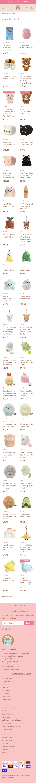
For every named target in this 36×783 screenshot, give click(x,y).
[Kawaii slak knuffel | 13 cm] (10, 192)
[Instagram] (3, 629)
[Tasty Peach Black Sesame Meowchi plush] (26, 130)
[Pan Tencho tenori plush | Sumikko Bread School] (26, 192)
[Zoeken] (27, 7)
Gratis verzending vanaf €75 (18, 2)
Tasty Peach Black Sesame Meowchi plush (26, 143)
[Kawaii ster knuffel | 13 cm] (10, 566)
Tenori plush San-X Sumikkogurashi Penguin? (26, 484)
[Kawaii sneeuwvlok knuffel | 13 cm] (10, 284)
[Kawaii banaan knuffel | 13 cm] (10, 256)
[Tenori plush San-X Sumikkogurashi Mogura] (10, 471)
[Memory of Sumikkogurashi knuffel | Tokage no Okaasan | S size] (26, 566)
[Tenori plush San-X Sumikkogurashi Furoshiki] (26, 379)
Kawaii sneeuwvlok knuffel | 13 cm (8, 297)
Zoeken (4, 753)
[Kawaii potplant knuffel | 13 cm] (10, 223)
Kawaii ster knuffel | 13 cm (8, 578)
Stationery (6, 690)
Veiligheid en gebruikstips (11, 720)
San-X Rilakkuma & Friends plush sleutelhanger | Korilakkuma (9, 329)
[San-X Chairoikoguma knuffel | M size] (26, 97)
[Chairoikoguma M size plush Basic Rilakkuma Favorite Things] (26, 64)
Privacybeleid (7, 729)
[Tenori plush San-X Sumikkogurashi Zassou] (26, 348)
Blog (3, 703)
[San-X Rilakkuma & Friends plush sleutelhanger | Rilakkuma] (26, 315)
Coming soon (6, 681)
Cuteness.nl (27, 775)
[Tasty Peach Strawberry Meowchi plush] (10, 161)
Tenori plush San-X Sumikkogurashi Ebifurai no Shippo (9, 392)
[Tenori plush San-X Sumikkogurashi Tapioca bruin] (10, 502)
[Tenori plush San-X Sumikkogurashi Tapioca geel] (26, 410)
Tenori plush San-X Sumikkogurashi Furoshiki (26, 392)
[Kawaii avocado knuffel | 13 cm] (26, 502)
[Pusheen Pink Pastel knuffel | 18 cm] (26, 33)
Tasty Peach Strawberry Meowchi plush (8, 174)
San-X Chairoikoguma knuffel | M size (25, 110)
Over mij (5, 743)
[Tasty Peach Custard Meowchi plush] (10, 130)
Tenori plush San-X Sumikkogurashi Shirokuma (26, 453)
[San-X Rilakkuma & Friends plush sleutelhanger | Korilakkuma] (10, 315)
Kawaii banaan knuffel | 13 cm (8, 267)
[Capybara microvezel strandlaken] (10, 33)
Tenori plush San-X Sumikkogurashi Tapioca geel (26, 423)
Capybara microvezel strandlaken (7, 46)
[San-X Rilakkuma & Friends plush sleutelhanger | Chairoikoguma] (26, 223)
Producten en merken (10, 708)
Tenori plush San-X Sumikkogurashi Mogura (9, 484)
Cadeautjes (6, 693)
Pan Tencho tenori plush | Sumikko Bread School (26, 205)
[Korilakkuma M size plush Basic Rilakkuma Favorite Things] (10, 97)
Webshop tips (7, 737)
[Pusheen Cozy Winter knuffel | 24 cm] (26, 284)
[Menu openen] (3, 7)
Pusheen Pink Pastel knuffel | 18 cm (26, 46)
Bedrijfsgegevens (8, 747)
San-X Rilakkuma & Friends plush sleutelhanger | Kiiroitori (26, 547)
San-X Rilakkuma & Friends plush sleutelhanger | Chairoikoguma (26, 237)
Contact (5, 750)
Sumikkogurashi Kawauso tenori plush (9, 453)
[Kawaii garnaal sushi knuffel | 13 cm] (10, 533)
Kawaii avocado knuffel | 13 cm (25, 514)
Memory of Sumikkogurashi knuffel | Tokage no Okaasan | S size (25, 581)
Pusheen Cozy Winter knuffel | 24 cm (25, 297)
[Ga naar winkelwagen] (32, 7)
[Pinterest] (6, 629)
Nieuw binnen (7, 678)
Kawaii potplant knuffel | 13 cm (9, 234)
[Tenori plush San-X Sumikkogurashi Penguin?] (26, 471)
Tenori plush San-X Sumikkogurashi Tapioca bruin (9, 515)
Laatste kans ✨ (8, 700)
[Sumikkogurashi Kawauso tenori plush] (10, 441)
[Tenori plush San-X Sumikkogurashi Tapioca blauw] (10, 410)
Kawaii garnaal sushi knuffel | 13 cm (9, 546)
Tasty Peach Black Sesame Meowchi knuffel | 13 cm (26, 174)
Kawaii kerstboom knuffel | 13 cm (26, 267)
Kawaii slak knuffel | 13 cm (8, 203)
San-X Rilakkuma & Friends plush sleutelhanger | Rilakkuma (26, 329)
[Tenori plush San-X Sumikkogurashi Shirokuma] (26, 441)
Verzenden (6, 717)
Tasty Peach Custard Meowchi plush (9, 143)
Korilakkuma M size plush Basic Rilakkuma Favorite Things (9, 111)
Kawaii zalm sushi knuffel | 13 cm (9, 76)
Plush (4, 684)
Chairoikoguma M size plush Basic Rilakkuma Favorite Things (26, 78)
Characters (6, 697)
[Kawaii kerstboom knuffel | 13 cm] (26, 256)
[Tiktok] (9, 629)
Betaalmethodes (8, 714)
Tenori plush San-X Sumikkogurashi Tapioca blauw (9, 423)
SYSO (12, 777)
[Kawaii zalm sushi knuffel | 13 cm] (10, 64)
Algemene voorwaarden (11, 726)
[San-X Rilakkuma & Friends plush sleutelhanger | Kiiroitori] (26, 533)
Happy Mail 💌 (7, 740)
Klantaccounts (7, 711)
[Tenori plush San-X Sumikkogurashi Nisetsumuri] (10, 348)
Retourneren (6, 723)
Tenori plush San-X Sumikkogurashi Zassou (26, 361)
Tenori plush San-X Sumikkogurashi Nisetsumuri (9, 361)
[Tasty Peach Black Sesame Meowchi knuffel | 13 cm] (26, 161)
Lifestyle (5, 687)
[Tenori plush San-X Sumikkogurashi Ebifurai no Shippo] (10, 379)
